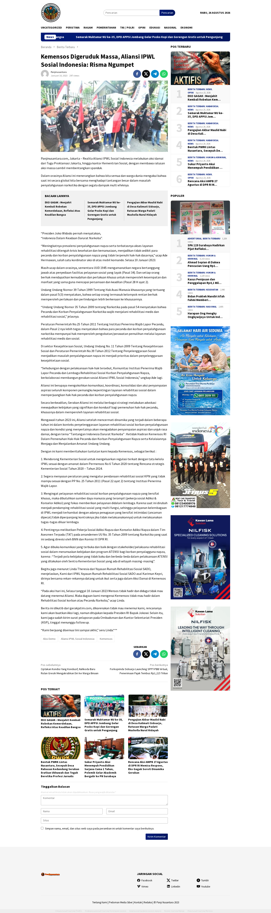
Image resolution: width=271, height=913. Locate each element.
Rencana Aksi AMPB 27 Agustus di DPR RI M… (202, 183)
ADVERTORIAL (195, 238)
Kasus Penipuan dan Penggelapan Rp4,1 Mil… (204, 281)
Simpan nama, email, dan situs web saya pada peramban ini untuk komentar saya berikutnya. (99, 828)
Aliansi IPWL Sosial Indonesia (77, 639)
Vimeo (144, 886)
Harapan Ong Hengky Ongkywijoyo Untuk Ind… (205, 315)
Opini (191, 92)
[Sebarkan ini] (137, 74)
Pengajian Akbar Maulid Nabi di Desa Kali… (207, 131)
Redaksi (148, 902)
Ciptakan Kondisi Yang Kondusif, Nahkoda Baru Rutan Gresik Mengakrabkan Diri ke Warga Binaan (69, 669)
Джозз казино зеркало (151, 911)
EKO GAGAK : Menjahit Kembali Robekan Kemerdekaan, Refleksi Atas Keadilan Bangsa (61, 723)
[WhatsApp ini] (164, 74)
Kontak (138, 902)
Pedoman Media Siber (120, 902)
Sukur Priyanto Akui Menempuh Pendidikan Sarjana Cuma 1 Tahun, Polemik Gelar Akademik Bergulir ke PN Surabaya (100, 769)
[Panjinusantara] (51, 12)
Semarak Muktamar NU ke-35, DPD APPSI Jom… (205, 114)
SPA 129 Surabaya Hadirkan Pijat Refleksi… (206, 247)
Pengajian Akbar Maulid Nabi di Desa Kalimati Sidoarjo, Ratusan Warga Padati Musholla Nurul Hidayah (146, 725)
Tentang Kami (99, 902)
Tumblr (205, 880)
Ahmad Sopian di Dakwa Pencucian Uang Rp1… (204, 264)
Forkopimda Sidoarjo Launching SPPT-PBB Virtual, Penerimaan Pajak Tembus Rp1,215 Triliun (139, 669)
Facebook (146, 880)
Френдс (181, 911)
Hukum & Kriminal (216, 157)
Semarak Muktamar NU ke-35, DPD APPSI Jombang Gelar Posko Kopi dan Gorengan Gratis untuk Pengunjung (107, 37)
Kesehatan (212, 289)
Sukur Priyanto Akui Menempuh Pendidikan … (205, 165)
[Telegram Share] (155, 74)
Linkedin (175, 886)
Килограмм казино (118, 911)
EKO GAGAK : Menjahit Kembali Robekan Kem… (204, 97)
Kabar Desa (212, 106)
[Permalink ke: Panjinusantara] (45, 73)
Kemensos (106, 639)
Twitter (175, 880)
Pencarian (167, 12)
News (209, 89)
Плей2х (79, 911)
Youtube (205, 886)
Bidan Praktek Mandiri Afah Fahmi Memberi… (206, 298)
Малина (209, 911)
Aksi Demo (49, 639)
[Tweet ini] (146, 74)
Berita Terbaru (196, 89)
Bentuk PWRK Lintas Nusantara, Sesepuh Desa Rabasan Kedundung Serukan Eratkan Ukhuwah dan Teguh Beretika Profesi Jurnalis (60, 769)
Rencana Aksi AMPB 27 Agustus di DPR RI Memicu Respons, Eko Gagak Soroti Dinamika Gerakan (148, 767)
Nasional (211, 306)
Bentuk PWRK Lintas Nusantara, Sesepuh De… (205, 148)
